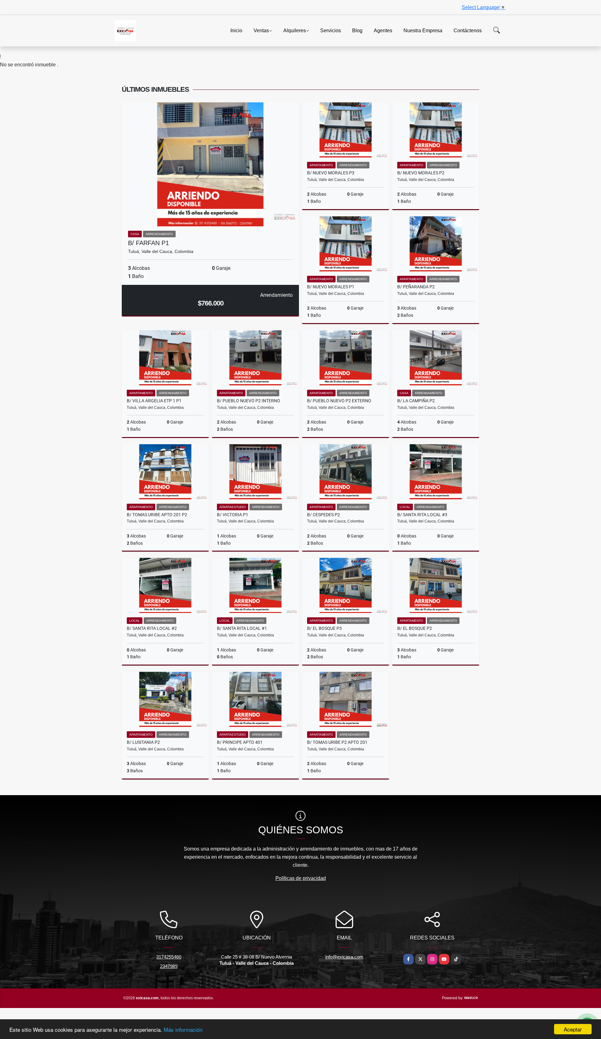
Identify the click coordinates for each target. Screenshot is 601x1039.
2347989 (168, 966)
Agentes (383, 30)
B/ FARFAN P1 (148, 242)
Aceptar (573, 1029)
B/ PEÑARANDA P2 (416, 286)
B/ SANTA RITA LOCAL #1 (242, 628)
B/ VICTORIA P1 (232, 514)
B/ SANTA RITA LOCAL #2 (152, 628)
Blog (357, 30)
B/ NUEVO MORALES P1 (330, 286)
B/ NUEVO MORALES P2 (420, 172)
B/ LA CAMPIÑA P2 (416, 400)
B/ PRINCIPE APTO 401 (240, 742)
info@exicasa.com (344, 956)
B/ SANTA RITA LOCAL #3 (422, 514)
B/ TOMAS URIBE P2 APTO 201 (337, 742)
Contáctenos (468, 30)
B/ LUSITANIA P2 (143, 742)
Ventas (261, 30)
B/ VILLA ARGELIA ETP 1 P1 (154, 400)
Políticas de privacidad (300, 878)
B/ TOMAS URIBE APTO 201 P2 (157, 514)
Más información (183, 1029)
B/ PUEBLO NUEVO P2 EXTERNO (339, 400)
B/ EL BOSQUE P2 (414, 628)
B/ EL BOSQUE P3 (324, 628)
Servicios (330, 30)
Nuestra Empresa (422, 30)
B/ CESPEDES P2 (323, 514)
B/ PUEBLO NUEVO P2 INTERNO (248, 400)
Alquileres (294, 30)
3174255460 (168, 956)
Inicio (236, 30)
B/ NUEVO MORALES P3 (330, 172)
